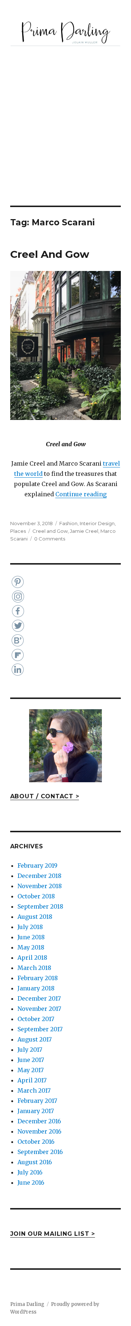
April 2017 (32, 1080)
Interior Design (97, 523)
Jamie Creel (84, 531)
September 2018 (40, 906)
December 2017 (39, 998)
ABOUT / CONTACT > (44, 796)
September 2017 (40, 1029)
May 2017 (30, 1070)
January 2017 (35, 1111)
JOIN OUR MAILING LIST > (52, 1233)
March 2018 (34, 967)
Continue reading (81, 494)
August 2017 (34, 1039)
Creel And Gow (49, 254)
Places (18, 531)
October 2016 (36, 1141)
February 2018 (37, 978)
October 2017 (35, 1019)
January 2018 (36, 988)
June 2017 (30, 1059)
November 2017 (39, 1008)
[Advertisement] (65, 136)
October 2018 (36, 896)
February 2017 (37, 1100)
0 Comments (49, 539)
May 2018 (30, 947)
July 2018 (30, 927)
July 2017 (29, 1049)
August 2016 (34, 1162)
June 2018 (31, 937)
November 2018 (39, 886)
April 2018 (32, 957)
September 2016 (40, 1151)
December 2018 (39, 875)
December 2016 (39, 1121)
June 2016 (30, 1182)
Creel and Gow (50, 531)
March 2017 (34, 1090)
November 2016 (39, 1131)
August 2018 (34, 916)
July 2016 (30, 1172)
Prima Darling (27, 1304)
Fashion (68, 523)
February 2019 (37, 865)
